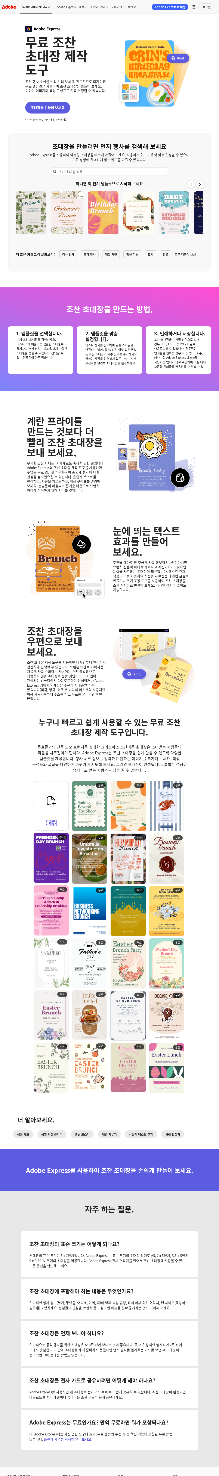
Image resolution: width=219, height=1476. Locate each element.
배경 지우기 (109, 1134)
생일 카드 (23, 1134)
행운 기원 (132, 254)
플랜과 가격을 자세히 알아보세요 (67, 1439)
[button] (193, 6)
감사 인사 (68, 254)
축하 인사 (90, 254)
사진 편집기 (172, 1134)
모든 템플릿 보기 (185, 254)
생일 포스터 (82, 1134)
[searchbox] (109, 171)
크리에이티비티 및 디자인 (35, 7)
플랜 (130, 7)
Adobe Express (66, 7)
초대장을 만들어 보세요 (48, 107)
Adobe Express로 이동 (170, 7)
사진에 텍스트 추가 (141, 1134)
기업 (102, 7)
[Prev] (191, 184)
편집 (92, 7)
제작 (81, 7)
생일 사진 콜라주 (51, 1134)
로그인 (206, 7)
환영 (165, 254)
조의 (150, 254)
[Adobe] (9, 7)
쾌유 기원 (111, 254)
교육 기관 (116, 7)
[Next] (199, 184)
